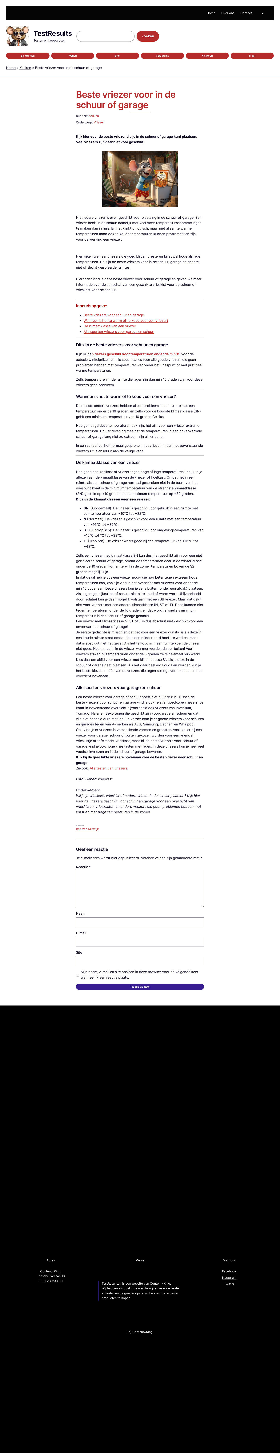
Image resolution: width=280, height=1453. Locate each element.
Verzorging (162, 55)
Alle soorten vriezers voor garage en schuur (119, 332)
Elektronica (28, 55)
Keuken (25, 68)
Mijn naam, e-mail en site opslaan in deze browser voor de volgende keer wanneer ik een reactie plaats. (139, 974)
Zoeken (148, 36)
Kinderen (207, 55)
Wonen (72, 55)
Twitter (229, 1284)
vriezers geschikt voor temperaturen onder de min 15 (136, 354)
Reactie (83, 867)
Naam (81, 913)
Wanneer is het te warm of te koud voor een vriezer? (126, 321)
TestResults (53, 33)
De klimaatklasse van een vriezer (110, 326)
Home (11, 68)
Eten (117, 55)
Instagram (229, 1277)
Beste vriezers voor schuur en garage (114, 315)
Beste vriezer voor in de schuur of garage (125, 99)
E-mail (81, 933)
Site (79, 952)
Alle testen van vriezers (108, 768)
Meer (252, 55)
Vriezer (99, 122)
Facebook (229, 1271)
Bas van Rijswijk (87, 829)
